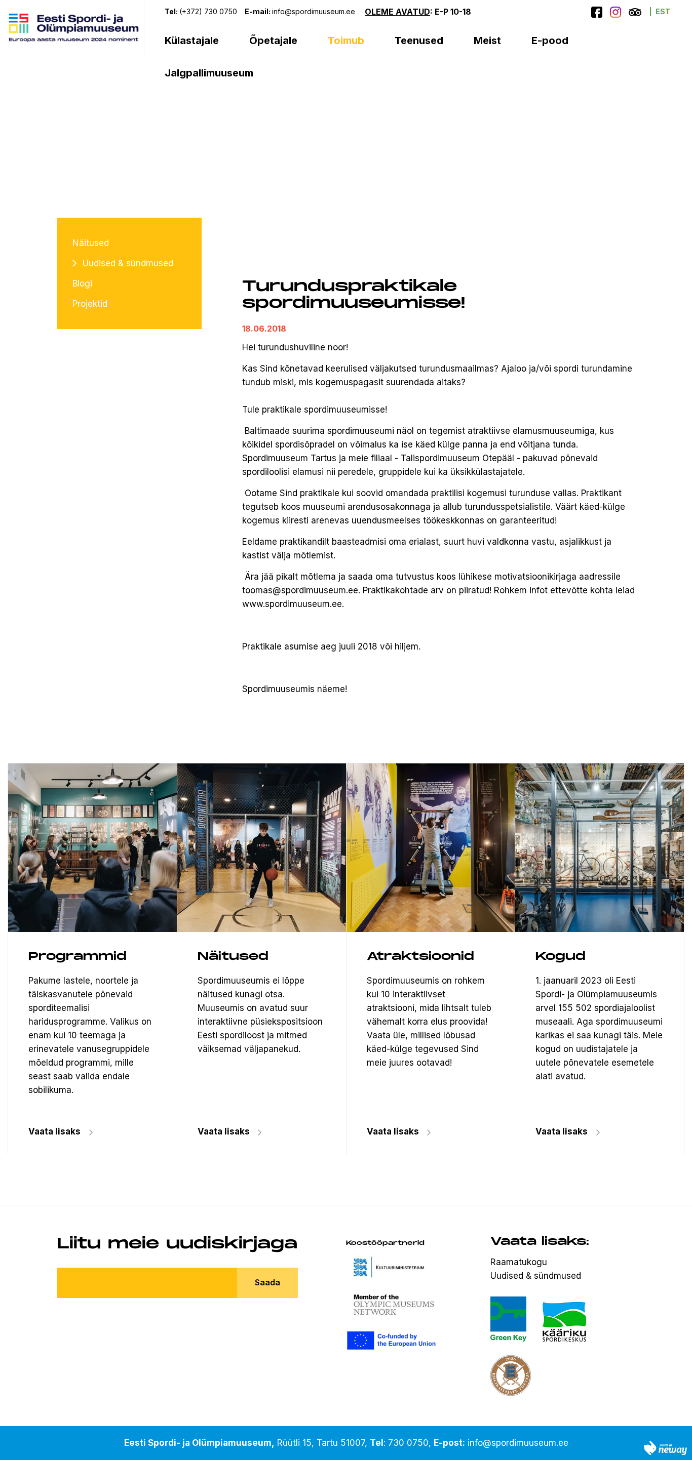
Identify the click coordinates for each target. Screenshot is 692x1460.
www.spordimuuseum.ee (292, 604)
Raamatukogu (518, 1262)
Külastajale (192, 40)
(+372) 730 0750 (208, 11)
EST (663, 11)
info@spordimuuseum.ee (314, 11)
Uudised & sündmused (128, 263)
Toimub (346, 40)
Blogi (82, 283)
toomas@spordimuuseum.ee (300, 590)
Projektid (89, 304)
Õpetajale (273, 40)
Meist (487, 40)
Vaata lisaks (224, 1131)
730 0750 (408, 1443)
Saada (267, 1282)
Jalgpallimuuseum (209, 73)
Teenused (419, 40)
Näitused (90, 243)
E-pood (549, 40)
